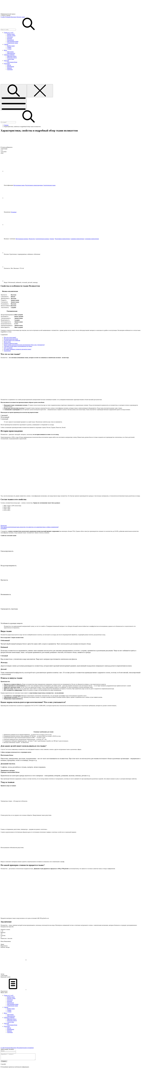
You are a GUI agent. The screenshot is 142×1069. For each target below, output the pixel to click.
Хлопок (52, 238)
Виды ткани (7, 342)
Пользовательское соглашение (25, 1047)
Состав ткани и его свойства (12, 340)
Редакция (8, 17)
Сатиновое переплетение (92, 238)
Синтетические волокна (42, 238)
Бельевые (13, 212)
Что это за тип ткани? (10, 337)
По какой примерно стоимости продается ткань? (17, 349)
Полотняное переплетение (62, 238)
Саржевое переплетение (77, 238)
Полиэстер (32, 238)
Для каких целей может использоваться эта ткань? (18, 346)
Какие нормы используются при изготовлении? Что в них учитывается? (24, 344)
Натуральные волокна (22, 238)
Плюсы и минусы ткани (11, 343)
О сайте (3, 17)
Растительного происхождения (34, 185)
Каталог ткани (21, 17)
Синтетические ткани (49, 185)
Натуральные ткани (19, 185)
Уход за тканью (8, 347)
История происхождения (11, 339)
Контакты (13, 17)
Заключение (7, 350)
